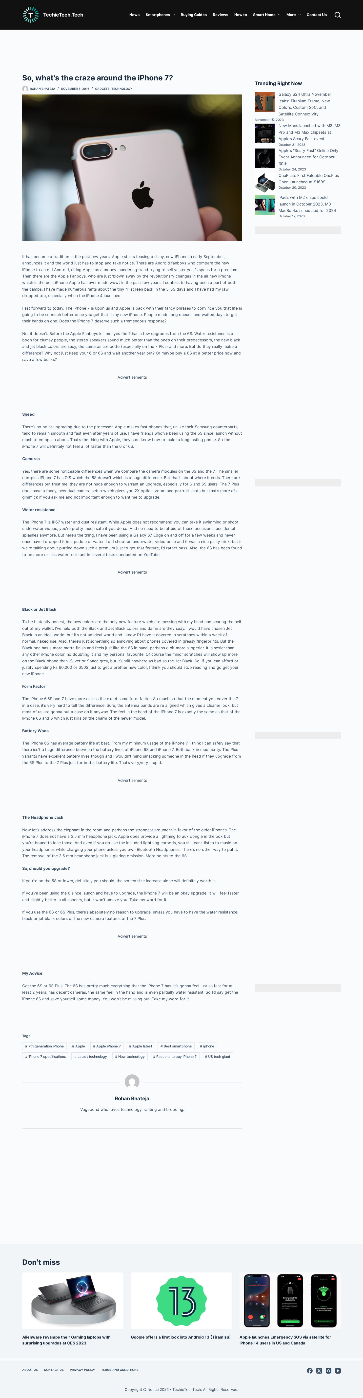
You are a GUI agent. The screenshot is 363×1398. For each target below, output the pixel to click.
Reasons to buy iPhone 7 (175, 1056)
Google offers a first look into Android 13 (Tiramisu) (181, 1337)
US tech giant (217, 1056)
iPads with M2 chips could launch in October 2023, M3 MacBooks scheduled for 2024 (307, 204)
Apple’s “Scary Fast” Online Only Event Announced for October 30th (308, 157)
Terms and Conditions (120, 1370)
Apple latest (140, 1046)
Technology (121, 89)
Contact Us (317, 14)
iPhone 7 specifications (45, 1056)
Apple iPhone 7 (107, 1046)
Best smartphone (176, 1046)
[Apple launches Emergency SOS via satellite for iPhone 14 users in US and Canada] (290, 1300)
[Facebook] (310, 1371)
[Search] (338, 15)
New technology (130, 1056)
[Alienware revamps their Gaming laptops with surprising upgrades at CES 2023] (72, 1300)
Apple (78, 1046)
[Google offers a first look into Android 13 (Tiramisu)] (181, 1300)
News (134, 14)
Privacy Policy (82, 1370)
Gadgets (102, 89)
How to (240, 14)
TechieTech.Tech (63, 15)
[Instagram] (328, 1371)
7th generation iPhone (44, 1046)
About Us (30, 1370)
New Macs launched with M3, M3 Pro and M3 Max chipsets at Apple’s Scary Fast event (310, 132)
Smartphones (158, 14)
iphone (207, 1046)
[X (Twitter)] (319, 1371)
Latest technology (90, 1056)
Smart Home (264, 14)
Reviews (220, 14)
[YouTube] (338, 1371)
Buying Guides (194, 14)
